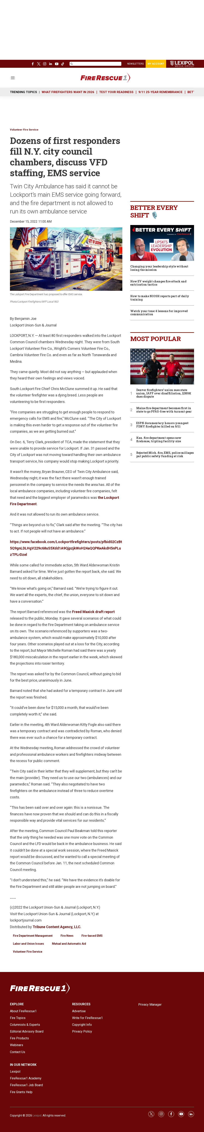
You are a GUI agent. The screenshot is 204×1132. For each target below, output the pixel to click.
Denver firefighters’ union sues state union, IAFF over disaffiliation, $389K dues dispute (163, 393)
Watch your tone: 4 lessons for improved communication (159, 313)
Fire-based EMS (92, 935)
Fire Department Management (33, 935)
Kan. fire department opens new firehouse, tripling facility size (158, 439)
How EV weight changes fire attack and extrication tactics (158, 283)
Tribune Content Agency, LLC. (57, 927)
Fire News (67, 935)
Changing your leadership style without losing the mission (159, 268)
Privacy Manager (150, 1004)
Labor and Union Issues (28, 943)
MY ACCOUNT (156, 63)
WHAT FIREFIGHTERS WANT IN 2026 (68, 92)
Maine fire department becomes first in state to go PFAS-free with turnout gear (164, 410)
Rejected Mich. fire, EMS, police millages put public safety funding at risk (165, 454)
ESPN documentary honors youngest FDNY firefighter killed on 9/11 (162, 425)
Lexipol (37, 1115)
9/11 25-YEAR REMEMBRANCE (160, 92)
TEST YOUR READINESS (116, 92)
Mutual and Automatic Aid (69, 943)
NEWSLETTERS (135, 63)
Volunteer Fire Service (24, 129)
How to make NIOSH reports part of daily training (159, 298)
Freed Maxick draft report (93, 612)
